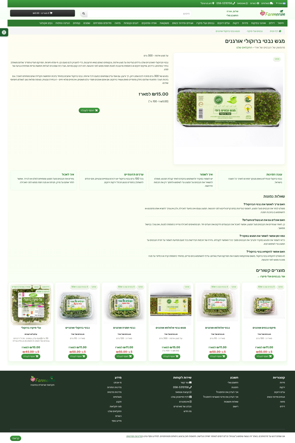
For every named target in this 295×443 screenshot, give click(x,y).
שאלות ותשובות (231, 401)
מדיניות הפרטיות (134, 436)
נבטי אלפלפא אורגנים (217, 327)
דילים (272, 23)
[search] (83, 13)
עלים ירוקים (223, 23)
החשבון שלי (232, 15)
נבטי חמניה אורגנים (124, 327)
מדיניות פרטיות (114, 392)
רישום (235, 406)
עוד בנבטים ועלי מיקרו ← (271, 276)
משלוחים (117, 396)
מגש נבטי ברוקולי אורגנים (228, 31)
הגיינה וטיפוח (62, 23)
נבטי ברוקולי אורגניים (77, 327)
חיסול (281, 23)
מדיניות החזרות (114, 387)
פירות (245, 23)
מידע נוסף (117, 420)
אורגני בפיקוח (258, 23)
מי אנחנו (118, 382)
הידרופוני (45, 287)
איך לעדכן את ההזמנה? (227, 392)
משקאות (164, 23)
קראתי (15, 438)
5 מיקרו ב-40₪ (43, 291)
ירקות (236, 23)
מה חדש (188, 411)
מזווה (118, 23)
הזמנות (234, 387)
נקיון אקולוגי (45, 23)
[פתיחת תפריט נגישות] (4, 32)
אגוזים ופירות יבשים (182, 23)
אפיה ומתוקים (149, 23)
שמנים (86, 23)
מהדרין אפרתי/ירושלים (21, 287)
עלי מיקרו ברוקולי (31, 327)
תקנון (119, 401)
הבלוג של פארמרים (183, 406)
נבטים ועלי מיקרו (205, 23)
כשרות (118, 416)
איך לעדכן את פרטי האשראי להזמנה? (220, 396)
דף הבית (274, 31)
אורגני (277, 59)
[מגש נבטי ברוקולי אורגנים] (229, 108)
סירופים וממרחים (102, 23)
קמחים (76, 23)
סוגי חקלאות (116, 406)
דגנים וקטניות (131, 23)
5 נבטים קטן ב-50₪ (266, 287)
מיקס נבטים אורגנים (264, 327)
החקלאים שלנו (244, 47)
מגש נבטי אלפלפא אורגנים (171, 327)
